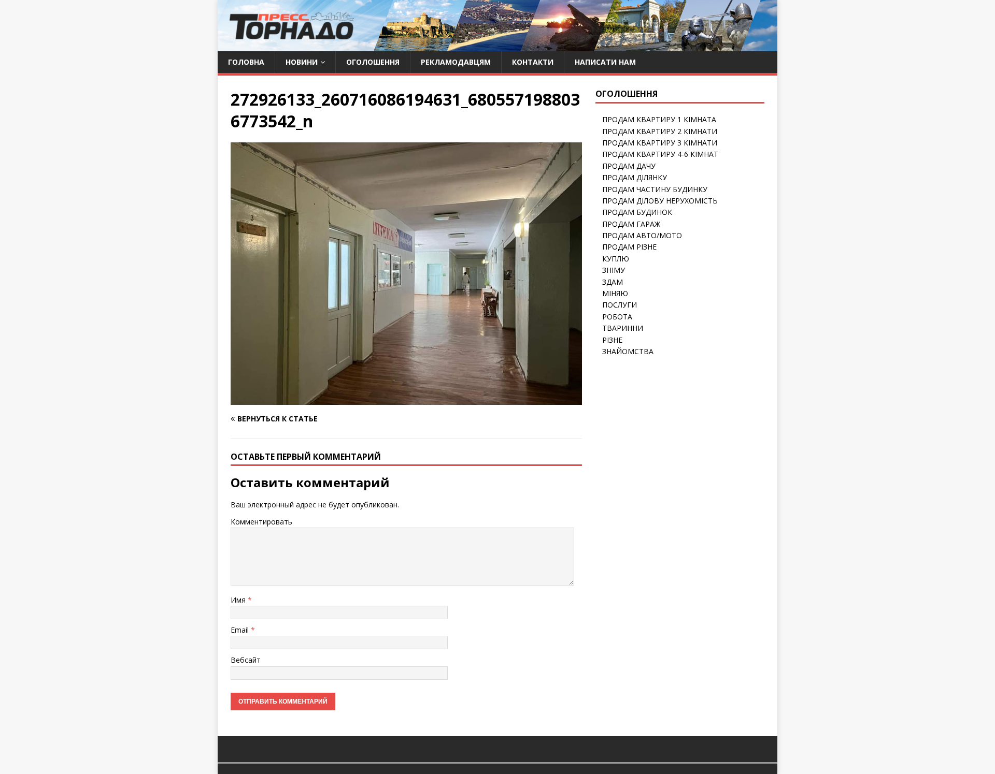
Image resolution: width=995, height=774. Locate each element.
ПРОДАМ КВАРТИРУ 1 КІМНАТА (659, 119)
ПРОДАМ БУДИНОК (637, 212)
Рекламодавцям (456, 62)
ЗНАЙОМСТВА (627, 351)
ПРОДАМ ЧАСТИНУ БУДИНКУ (654, 189)
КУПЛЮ (615, 259)
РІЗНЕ (612, 340)
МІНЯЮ (615, 293)
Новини (302, 62)
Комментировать (261, 522)
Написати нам (605, 62)
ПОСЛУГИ (619, 305)
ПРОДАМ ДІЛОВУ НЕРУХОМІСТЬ (660, 201)
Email (241, 630)
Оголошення (373, 62)
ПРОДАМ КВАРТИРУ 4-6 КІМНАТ (660, 154)
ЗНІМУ (613, 270)
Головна (246, 62)
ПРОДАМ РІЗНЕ (629, 247)
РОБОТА (617, 317)
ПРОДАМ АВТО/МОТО (642, 235)
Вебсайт (246, 660)
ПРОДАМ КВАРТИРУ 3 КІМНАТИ (659, 143)
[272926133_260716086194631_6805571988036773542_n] (406, 398)
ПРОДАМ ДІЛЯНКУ (634, 177)
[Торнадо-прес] (292, 45)
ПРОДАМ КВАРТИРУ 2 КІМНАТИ (659, 131)
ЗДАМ (612, 282)
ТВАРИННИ (622, 328)
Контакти (532, 62)
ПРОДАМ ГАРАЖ (631, 224)
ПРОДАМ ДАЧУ (629, 166)
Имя (239, 600)
